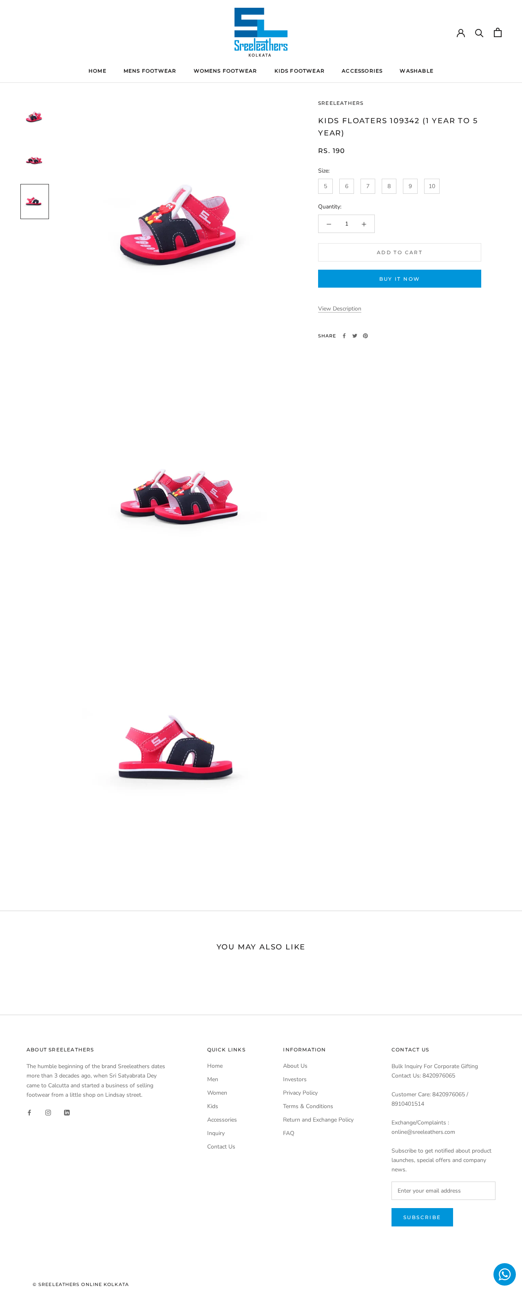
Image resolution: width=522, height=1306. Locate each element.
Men (212, 1079)
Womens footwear (225, 71)
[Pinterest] (365, 335)
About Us (295, 1066)
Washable (417, 71)
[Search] (479, 32)
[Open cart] (498, 32)
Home (97, 71)
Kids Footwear (299, 71)
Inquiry (216, 1133)
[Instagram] (48, 1112)
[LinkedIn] (67, 1112)
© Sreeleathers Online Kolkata (81, 1284)
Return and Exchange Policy (318, 1120)
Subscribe (422, 1217)
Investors (295, 1079)
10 (432, 187)
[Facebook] (344, 335)
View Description (339, 309)
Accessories (362, 71)
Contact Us (221, 1147)
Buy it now (399, 279)
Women (217, 1093)
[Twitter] (354, 335)
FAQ (288, 1133)
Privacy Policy (300, 1093)
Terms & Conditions (308, 1106)
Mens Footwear (150, 71)
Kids (212, 1106)
